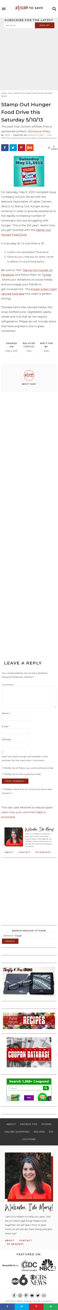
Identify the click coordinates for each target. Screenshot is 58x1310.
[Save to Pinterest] (21, 147)
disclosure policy (47, 138)
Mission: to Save (29, 8)
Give (29, 351)
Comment (8, 684)
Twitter (46, 274)
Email (6, 726)
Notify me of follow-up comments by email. (29, 768)
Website (6, 739)
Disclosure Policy (39, 131)
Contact (24, 852)
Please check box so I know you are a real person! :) (27, 791)
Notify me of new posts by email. (22, 774)
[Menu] (4, 9)
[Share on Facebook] (5, 147)
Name (6, 713)
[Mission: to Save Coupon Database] (29, 1068)
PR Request (43, 852)
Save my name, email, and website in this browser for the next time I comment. (25, 758)
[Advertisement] (29, 59)
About (9, 852)
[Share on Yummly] (30, 147)
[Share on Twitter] (13, 147)
